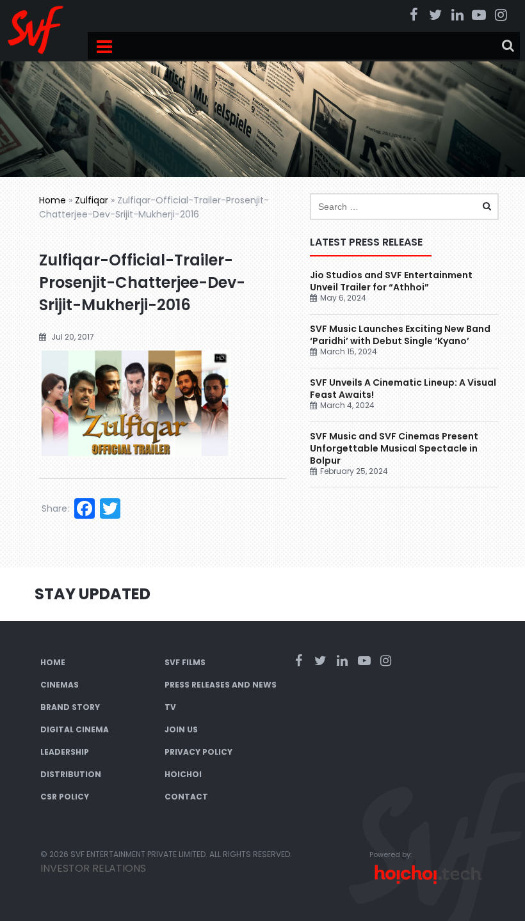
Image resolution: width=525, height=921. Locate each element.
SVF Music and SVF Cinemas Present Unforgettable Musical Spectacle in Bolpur (394, 448)
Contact (186, 796)
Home (52, 200)
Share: (55, 508)
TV (170, 707)
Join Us (181, 729)
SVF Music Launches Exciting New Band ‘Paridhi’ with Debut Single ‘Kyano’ (400, 334)
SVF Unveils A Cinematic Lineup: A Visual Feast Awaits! (403, 388)
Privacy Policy (198, 751)
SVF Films (185, 662)
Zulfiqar (91, 200)
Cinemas (59, 684)
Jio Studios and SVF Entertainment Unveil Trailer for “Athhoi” (391, 281)
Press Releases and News (221, 684)
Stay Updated (92, 593)
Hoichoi (183, 774)
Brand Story (70, 707)
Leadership (64, 751)
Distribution (70, 774)
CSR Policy (64, 796)
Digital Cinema (74, 729)
